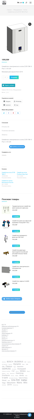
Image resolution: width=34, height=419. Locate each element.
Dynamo (17, 364)
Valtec (24, 380)
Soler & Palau (23, 378)
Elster (23, 364)
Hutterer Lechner (6, 371)
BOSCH (10, 361)
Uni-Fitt (15, 380)
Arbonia (4, 362)
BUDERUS (18, 361)
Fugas (14, 366)
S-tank (5, 377)
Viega (4, 383)
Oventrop (19, 373)
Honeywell (21, 369)
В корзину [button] (16, 216)
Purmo (12, 375)
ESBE (27, 364)
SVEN (9, 380)
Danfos (29, 362)
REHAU (21, 375)
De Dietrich (4, 364)
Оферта (17, 415)
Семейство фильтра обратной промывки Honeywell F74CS (21, 221)
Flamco (9, 366)
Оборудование (17, 90)
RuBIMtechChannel (18, 147)
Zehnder (4, 385)
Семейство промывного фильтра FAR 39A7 (19, 236)
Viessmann (11, 383)
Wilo (25, 382)
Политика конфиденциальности (22, 414)
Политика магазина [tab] (8, 131)
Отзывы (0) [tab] (5, 127)
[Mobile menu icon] (30, 2)
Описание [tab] (5, 123)
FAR (3, 366)
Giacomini (20, 366)
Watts (19, 382)
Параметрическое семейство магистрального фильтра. (21, 207)
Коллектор (15, 385)
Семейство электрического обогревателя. (20, 267)
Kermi (17, 371)
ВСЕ (8, 90)
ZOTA (7, 92)
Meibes (23, 371)
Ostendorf (12, 373)
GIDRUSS (6, 369)
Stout (4, 380)
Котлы (11, 90)
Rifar (26, 375)
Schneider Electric (13, 378)
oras (8, 373)
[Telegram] (29, 415)
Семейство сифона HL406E (20, 281)
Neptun (3, 373)
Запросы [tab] (4, 135)
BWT (25, 362)
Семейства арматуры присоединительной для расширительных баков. (20, 251)
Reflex (16, 375)
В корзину (14, 77)
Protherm (6, 375)
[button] (29, 24)
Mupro (28, 371)
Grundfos (14, 369)
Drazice (10, 364)
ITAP (13, 371)
